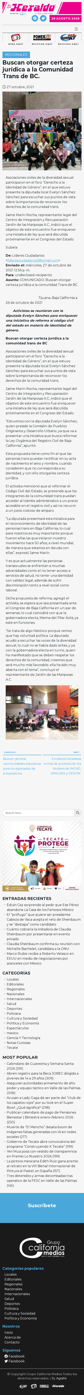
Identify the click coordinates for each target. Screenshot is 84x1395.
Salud (11, 1004)
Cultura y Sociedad (22, 1018)
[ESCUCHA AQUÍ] (42, 38)
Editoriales (15, 984)
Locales (13, 979)
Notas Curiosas (18, 1043)
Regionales (16, 55)
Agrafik (61, 1378)
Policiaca (14, 1013)
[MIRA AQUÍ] (15, 38)
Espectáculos (18, 1028)
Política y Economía (23, 1023)
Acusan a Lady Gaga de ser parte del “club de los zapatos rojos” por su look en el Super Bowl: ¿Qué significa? (44, 1103)
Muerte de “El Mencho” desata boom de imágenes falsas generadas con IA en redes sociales (41, 1132)
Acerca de (12, 1337)
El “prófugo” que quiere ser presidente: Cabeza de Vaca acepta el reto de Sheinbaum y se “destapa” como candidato (44, 919)
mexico (12, 1033)
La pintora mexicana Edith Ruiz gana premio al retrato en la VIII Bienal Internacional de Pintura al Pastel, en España (42, 1166)
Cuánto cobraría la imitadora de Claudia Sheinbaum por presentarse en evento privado (39, 934)
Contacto (12, 1342)
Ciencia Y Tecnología (23, 1038)
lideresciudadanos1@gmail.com (33, 260)
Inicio (8, 1332)
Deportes (14, 1009)
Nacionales (15, 994)
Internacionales (19, 999)
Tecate (12, 1048)
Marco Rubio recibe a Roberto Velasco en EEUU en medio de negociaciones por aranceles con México (40, 958)
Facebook (16, 1356)
